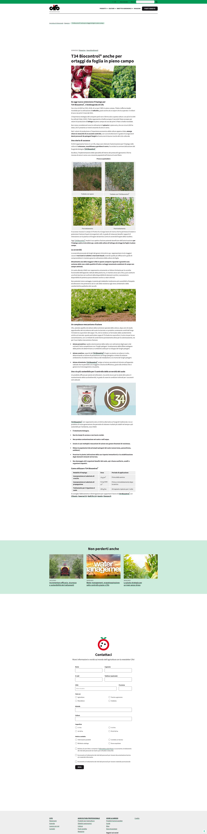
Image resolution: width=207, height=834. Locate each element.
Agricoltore (81, 697)
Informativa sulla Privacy (106, 749)
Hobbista (114, 701)
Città (76, 685)
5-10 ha (113, 728)
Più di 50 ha (114, 731)
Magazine (137, 9)
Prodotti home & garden (114, 821)
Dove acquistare (116, 743)
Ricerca (133, 2)
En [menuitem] (115, 2)
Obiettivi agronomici (85, 823)
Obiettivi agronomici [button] (124, 9)
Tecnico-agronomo (117, 697)
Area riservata (124, 2)
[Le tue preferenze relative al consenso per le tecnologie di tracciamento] (204, 831)
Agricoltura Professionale (56, 23)
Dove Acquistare (111, 829)
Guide (108, 823)
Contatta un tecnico (117, 740)
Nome (77, 667)
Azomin (100, 496)
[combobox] (103, 719)
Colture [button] (111, 9)
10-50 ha (80, 731)
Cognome (108, 667)
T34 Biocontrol (89, 149)
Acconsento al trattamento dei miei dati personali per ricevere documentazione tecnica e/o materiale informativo (104, 756)
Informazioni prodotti (84, 740)
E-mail (77, 676)
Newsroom (53, 821)
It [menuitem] (113, 2)
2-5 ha (79, 728)
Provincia (122, 685)
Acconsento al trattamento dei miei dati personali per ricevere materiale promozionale (104, 762)
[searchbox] (76, 719)
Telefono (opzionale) (111, 676)
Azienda (77, 706)
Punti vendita (149, 8)
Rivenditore (81, 701)
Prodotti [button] (103, 9)
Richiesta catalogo (83, 743)
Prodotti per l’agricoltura (86, 821)
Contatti (52, 829)
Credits (137, 818)
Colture (77, 715)
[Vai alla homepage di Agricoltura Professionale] (54, 12)
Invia (79, 767)
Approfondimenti (92, 50)
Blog (107, 826)
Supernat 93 (82, 496)
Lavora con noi (54, 826)
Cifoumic (74, 496)
